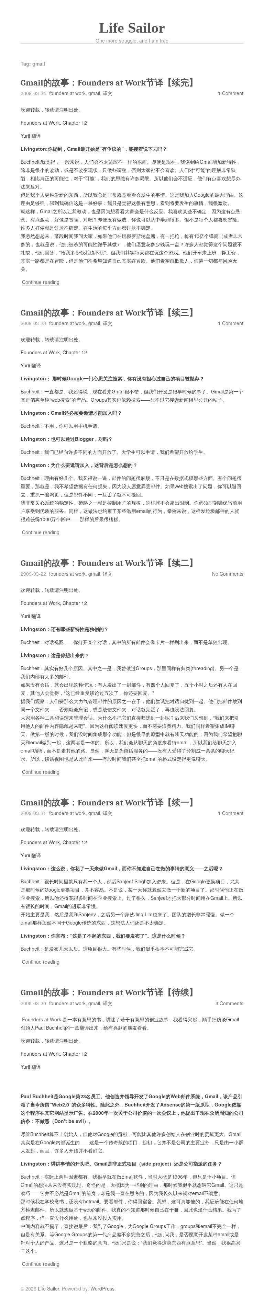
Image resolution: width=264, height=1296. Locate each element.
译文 (107, 93)
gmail (94, 93)
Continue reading (40, 282)
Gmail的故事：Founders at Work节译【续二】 (109, 563)
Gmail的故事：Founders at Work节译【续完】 (109, 83)
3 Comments (229, 1003)
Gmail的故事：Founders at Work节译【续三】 (109, 313)
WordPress (102, 1288)
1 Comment (230, 93)
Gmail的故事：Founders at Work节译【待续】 (109, 992)
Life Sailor (132, 28)
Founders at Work (41, 1019)
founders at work (67, 93)
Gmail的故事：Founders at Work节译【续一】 (109, 802)
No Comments (227, 573)
